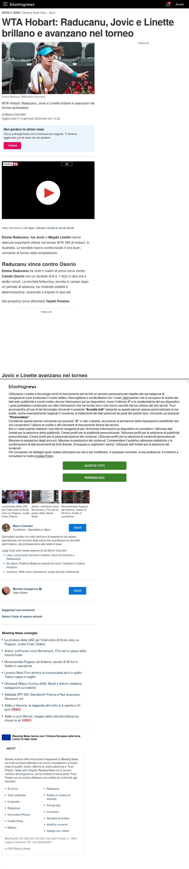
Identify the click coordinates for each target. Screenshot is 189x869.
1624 (125, 398)
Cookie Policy (44, 456)
